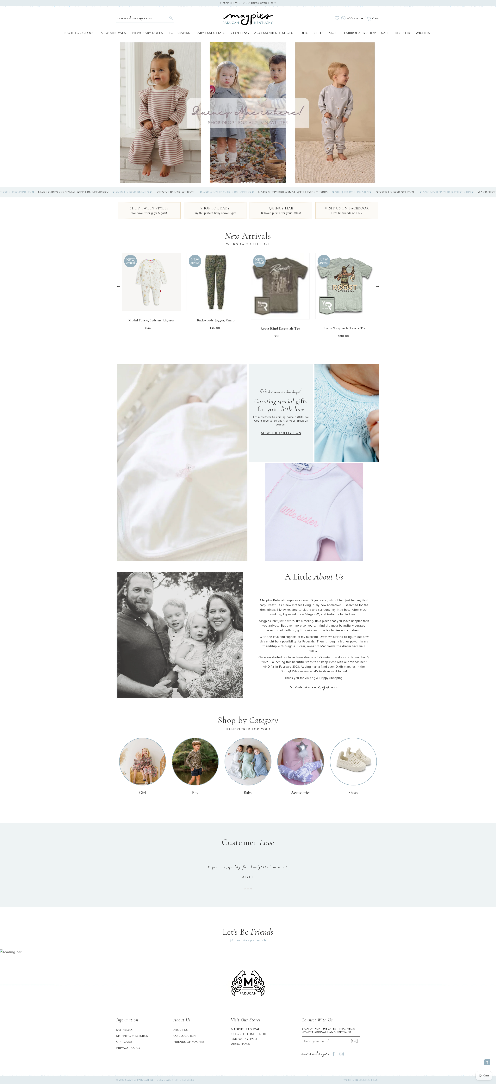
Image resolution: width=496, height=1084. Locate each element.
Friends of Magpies (189, 1042)
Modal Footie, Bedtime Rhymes (151, 320)
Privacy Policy (128, 1048)
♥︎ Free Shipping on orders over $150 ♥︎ (248, 3)
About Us (180, 1029)
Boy (195, 792)
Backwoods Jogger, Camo (215, 320)
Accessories (300, 792)
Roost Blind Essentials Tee (280, 328)
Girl (142, 792)
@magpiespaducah (248, 940)
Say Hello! (124, 1029)
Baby (248, 792)
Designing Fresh (367, 1080)
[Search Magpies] (171, 18)
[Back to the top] (487, 1062)
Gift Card (124, 1042)
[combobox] (145, 18)
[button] (242, 182)
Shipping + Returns (132, 1036)
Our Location (184, 1036)
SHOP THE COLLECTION (281, 433)
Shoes (353, 792)
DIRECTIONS (240, 1043)
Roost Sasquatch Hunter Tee (345, 328)
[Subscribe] (354, 1041)
